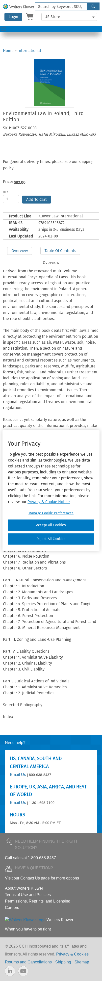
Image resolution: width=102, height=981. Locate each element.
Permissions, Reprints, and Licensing (37, 901)
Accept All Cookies (51, 525)
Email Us (18, 775)
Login (13, 16)
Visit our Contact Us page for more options (42, 878)
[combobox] (59, 6)
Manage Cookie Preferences (51, 513)
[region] (50, 490)
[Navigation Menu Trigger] (3, 29)
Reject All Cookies (51, 539)
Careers (12, 907)
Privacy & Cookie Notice (48, 501)
